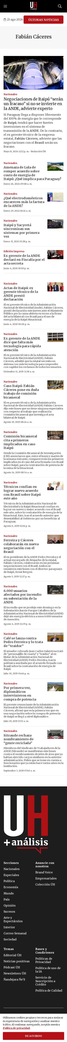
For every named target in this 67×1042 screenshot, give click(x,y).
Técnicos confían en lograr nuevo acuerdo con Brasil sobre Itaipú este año (22, 492)
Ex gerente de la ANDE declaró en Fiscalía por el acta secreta (24, 259)
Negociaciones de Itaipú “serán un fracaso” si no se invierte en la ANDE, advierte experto (33, 104)
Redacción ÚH (38, 151)
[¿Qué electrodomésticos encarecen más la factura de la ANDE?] (55, 197)
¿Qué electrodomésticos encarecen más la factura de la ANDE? (24, 202)
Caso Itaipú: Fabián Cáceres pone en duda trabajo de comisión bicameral (21, 391)
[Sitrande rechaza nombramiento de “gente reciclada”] (55, 734)
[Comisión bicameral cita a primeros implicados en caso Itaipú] (55, 435)
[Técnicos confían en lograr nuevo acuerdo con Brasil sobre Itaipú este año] (55, 485)
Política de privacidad (16, 1028)
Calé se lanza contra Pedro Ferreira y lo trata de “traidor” (23, 642)
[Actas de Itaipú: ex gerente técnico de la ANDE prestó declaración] (55, 286)
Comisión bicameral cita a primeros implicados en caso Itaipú (20, 442)
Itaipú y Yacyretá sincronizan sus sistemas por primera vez (21, 231)
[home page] (33, 6)
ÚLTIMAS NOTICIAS (43, 20)
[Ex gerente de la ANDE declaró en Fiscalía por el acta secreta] (55, 254)
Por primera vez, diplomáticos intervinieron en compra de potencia (20, 693)
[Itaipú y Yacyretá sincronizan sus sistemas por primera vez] (55, 224)
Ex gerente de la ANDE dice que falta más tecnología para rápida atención (22, 344)
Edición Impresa (14, 251)
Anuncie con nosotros (44, 864)
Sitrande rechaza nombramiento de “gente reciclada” (18, 739)
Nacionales (10, 94)
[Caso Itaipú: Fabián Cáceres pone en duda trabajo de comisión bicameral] (55, 384)
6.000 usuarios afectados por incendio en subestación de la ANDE (22, 596)
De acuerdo (33, 1036)
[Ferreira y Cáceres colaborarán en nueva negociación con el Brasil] (55, 539)
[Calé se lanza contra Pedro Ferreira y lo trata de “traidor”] (55, 637)
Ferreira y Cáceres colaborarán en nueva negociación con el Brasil (21, 546)
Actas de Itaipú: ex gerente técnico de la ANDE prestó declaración (21, 294)
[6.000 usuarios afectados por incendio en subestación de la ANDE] (55, 589)
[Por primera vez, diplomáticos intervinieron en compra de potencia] (55, 686)
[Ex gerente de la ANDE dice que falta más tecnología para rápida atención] (55, 337)
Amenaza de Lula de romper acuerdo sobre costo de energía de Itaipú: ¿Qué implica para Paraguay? (32, 173)
